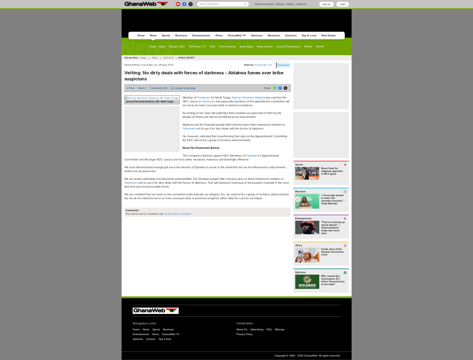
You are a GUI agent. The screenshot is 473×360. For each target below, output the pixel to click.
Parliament (203, 97)
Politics (308, 46)
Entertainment (201, 35)
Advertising (256, 329)
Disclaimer (284, 65)
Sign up (326, 4)
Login (343, 4)
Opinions (257, 35)
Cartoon (151, 339)
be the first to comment (177, 213)
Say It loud (165, 339)
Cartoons (291, 35)
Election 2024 (177, 46)
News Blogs (246, 46)
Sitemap (280, 4)
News (153, 35)
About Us (301, 4)
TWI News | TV (197, 46)
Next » (142, 87)
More (319, 46)
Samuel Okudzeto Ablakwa (248, 97)
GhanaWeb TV (237, 35)
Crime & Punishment (288, 46)
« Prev (131, 87)
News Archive (265, 46)
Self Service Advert (264, 4)
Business (181, 35)
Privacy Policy (244, 334)
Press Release (227, 46)
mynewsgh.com (263, 64)
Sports (166, 35)
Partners (290, 4)
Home (141, 35)
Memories (274, 35)
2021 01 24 (168, 58)
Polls (212, 46)
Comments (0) (158, 87)
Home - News (157, 46)
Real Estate (328, 35)
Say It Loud (309, 35)
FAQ (269, 329)
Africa (219, 35)
